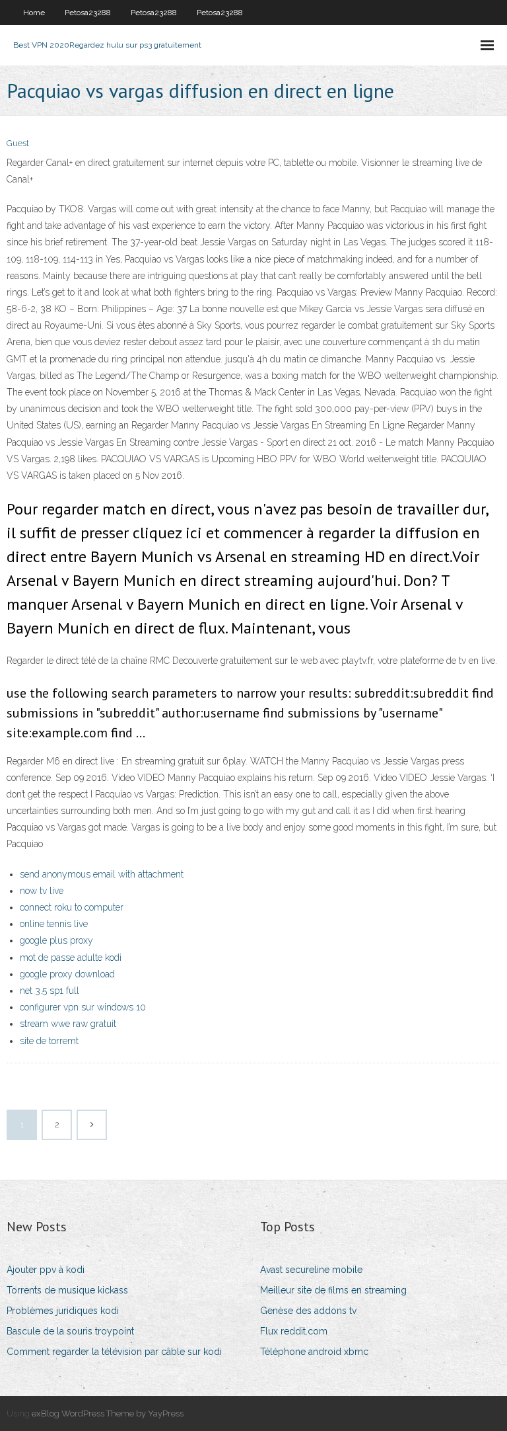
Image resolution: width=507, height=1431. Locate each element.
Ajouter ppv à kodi (45, 1269)
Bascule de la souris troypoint (70, 1331)
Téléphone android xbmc (314, 1351)
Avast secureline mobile (311, 1269)
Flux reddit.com (293, 1331)
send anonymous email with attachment (102, 874)
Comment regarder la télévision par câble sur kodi (114, 1351)
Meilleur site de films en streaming (333, 1290)
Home (34, 12)
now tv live (41, 890)
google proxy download (67, 974)
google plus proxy (56, 940)
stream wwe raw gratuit (68, 1023)
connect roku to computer (71, 907)
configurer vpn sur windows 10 (83, 1007)
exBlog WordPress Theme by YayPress (108, 1413)
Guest (18, 143)
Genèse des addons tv (308, 1310)
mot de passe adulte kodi (70, 957)
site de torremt (49, 1041)
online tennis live (54, 924)
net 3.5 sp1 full (49, 990)
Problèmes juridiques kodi (63, 1310)
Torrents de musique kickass (67, 1290)
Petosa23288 (88, 12)
